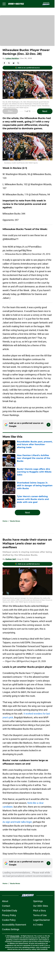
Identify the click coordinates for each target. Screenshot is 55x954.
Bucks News (15, 521)
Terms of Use (40, 915)
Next (44, 111)
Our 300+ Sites (40, 906)
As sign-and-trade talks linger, (17, 822)
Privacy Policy (9, 915)
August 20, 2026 (38, 661)
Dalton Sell (11, 559)
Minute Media (14, 936)
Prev (10, 111)
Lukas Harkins (12, 58)
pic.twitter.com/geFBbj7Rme (17, 250)
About (5, 901)
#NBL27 (30, 654)
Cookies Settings (10, 929)
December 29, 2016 (41, 254)
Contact (6, 906)
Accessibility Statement (14, 924)
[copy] (18, 63)
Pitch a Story (39, 910)
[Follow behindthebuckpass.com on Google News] (48, 425)
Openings (38, 901)
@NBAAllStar (9, 239)
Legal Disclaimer (41, 920)
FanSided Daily (9, 910)
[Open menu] (4, 3)
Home (5, 521)
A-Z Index (38, 924)
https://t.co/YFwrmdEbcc (29, 246)
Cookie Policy (9, 920)
